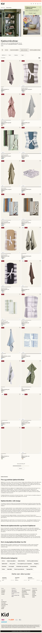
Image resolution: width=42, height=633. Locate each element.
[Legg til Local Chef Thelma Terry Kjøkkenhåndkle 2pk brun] (40, 219)
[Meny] (40, 4)
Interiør (33, 594)
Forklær (3, 569)
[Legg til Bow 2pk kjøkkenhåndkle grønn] (40, 252)
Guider (33, 596)
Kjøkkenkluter (4, 563)
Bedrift (2, 608)
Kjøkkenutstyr (3, 7)
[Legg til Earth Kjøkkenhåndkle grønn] (40, 386)
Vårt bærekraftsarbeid (26, 590)
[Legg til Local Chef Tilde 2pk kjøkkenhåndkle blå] (40, 352)
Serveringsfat (11, 566)
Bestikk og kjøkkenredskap (35, 49)
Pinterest (3, 592)
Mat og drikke (12, 563)
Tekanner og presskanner (19, 569)
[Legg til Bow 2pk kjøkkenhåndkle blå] (19, 419)
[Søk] (31, 4)
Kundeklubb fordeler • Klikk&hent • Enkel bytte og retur (21, 631)
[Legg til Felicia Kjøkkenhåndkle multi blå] (19, 352)
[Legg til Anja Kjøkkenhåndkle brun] (19, 452)
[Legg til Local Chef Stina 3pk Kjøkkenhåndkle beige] (19, 252)
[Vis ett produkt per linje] (40, 58)
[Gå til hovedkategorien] (2, 50)
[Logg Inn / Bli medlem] (33, 4)
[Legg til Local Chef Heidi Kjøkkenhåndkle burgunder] (19, 119)
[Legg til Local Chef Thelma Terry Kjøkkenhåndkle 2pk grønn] (19, 152)
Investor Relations (25, 594)
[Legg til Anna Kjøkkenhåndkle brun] (40, 286)
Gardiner (33, 591)
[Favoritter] (36, 4)
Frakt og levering (4, 604)
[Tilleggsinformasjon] (4, 90)
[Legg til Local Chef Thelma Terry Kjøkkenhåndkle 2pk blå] (19, 219)
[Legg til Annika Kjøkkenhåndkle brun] (19, 85)
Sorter (10, 55)
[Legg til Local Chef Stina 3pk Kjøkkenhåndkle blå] (40, 152)
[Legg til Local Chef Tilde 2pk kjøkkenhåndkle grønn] (40, 186)
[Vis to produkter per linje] (39, 58)
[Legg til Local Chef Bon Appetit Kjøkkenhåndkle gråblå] (40, 419)
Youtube (2, 594)
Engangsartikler (29, 569)
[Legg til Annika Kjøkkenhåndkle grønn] (40, 119)
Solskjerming (34, 590)
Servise (6, 49)
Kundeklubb (24, 591)
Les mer (2, 45)
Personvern (3, 605)
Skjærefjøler (9, 569)
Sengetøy (34, 592)
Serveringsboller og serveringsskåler (25, 563)
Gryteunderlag (33, 566)
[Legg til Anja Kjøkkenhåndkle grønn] (19, 386)
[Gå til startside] (2, 4)
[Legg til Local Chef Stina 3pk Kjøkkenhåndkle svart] (19, 286)
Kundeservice (4, 601)
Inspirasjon (34, 595)
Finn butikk (3, 603)
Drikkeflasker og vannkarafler (22, 566)
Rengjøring (36, 563)
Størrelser (16, 55)
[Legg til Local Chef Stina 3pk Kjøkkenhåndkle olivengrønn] (40, 85)
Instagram (3, 591)
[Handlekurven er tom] (38, 4)
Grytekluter (4, 566)
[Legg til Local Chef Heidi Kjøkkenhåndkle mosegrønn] (19, 186)
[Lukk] (40, 7)
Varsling (23, 596)
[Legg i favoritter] (20, 61)
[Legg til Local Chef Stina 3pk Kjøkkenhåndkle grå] (40, 319)
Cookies (2, 607)
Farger (22, 55)
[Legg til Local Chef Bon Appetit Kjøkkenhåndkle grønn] (19, 319)
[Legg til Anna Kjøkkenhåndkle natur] (40, 452)
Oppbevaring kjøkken (14, 49)
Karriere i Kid (24, 592)
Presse (23, 595)
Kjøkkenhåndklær (24, 50)
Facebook (3, 590)
